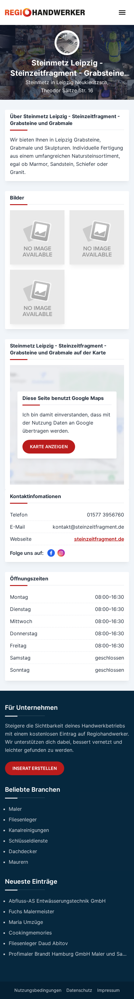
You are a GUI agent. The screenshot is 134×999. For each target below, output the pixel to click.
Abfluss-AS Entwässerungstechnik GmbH (57, 901)
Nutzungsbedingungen (37, 990)
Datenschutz (79, 990)
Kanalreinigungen (29, 830)
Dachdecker (23, 851)
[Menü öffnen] (122, 12)
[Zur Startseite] (45, 12)
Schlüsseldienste (28, 841)
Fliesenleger (23, 819)
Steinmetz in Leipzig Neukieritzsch (66, 82)
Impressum (108, 990)
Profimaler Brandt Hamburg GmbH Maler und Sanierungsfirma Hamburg (69, 954)
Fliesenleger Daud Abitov (38, 943)
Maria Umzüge (26, 922)
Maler (15, 809)
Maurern (18, 862)
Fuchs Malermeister (31, 911)
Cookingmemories (30, 932)
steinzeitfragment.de (99, 539)
